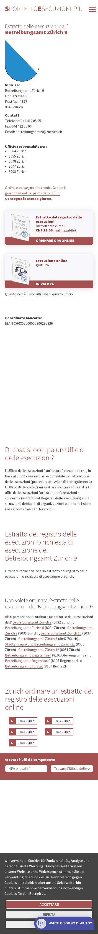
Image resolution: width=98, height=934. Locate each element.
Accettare (49, 904)
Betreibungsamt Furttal (24, 666)
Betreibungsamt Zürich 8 (24, 627)
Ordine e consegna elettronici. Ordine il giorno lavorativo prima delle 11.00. (35, 193)
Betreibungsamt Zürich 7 (32, 622)
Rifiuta (49, 914)
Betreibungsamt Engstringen (28, 655)
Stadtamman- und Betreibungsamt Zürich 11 (40, 644)
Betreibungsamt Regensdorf (27, 660)
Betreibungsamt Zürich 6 (37, 638)
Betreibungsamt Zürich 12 (38, 649)
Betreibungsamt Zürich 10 (61, 633)
